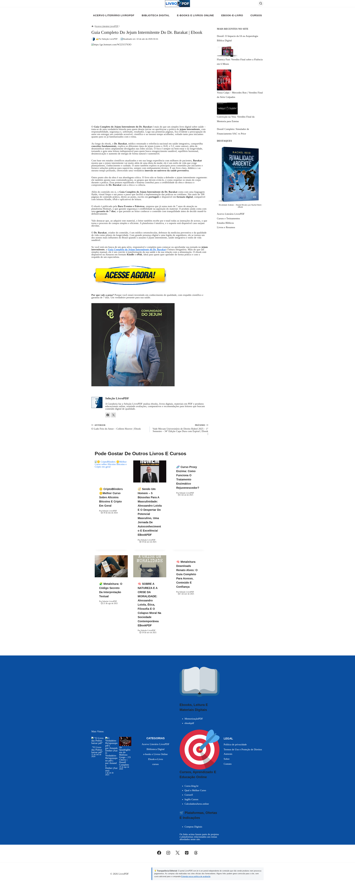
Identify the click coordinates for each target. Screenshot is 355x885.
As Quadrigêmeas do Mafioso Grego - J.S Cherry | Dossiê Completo (125, 756)
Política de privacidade (235, 744)
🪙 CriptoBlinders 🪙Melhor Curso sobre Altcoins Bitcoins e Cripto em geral (111, 497)
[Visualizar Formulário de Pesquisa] (261, 3)
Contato (228, 763)
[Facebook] (159, 853)
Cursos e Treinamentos (228, 218)
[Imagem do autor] (93, 39)
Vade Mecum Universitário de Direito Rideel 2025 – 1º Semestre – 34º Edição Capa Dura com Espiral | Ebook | (180, 429)
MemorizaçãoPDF (194, 718)
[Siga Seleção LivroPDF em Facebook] (107, 414)
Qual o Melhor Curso (195, 790)
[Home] (92, 26)
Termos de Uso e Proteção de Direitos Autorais (243, 751)
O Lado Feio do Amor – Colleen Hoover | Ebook (116, 427)
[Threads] (196, 853)
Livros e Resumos (226, 227)
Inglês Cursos (191, 799)
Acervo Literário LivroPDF (113, 15)
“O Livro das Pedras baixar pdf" (97, 750)
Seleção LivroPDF (110, 39)
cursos (256, 15)
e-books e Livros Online (195, 15)
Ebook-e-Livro (232, 15)
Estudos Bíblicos (225, 222)
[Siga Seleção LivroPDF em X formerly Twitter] (113, 414)
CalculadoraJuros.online (197, 803)
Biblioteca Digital (156, 15)
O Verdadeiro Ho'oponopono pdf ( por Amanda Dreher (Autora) (111, 762)
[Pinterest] (187, 853)
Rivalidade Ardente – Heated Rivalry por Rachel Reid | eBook (240, 206)
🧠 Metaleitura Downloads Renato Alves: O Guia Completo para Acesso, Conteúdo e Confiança (187, 574)
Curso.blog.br (191, 786)
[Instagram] (168, 853)
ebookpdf (189, 723)
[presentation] (111, 471)
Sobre (227, 758)
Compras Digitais (193, 826)
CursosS (189, 794)
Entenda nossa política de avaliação (195, 876)
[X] (177, 853)
